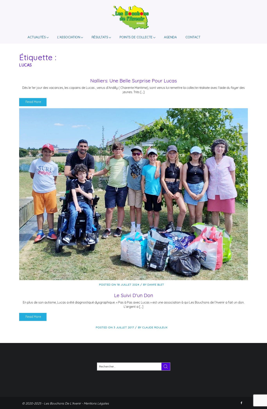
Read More (33, 102)
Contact (193, 37)
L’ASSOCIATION (68, 37)
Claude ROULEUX (154, 327)
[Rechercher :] (133, 367)
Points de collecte (136, 37)
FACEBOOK (242, 403)
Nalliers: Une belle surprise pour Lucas (133, 81)
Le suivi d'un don (133, 295)
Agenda (170, 37)
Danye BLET (155, 284)
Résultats (100, 37)
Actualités (37, 37)
